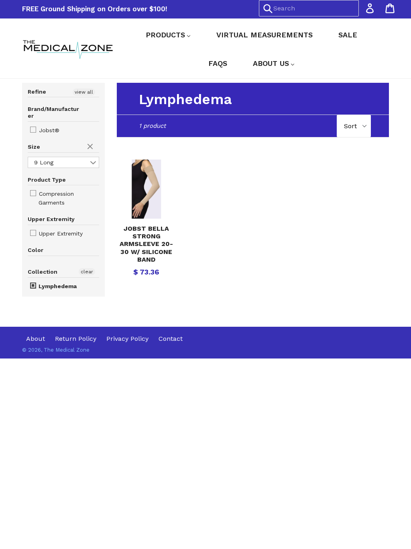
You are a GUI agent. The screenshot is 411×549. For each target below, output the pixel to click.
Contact (171, 338)
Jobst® (48, 130)
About (35, 338)
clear (91, 147)
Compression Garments (55, 198)
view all (84, 92)
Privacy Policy (127, 338)
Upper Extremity (60, 233)
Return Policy (75, 338)
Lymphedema (57, 286)
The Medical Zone (67, 350)
